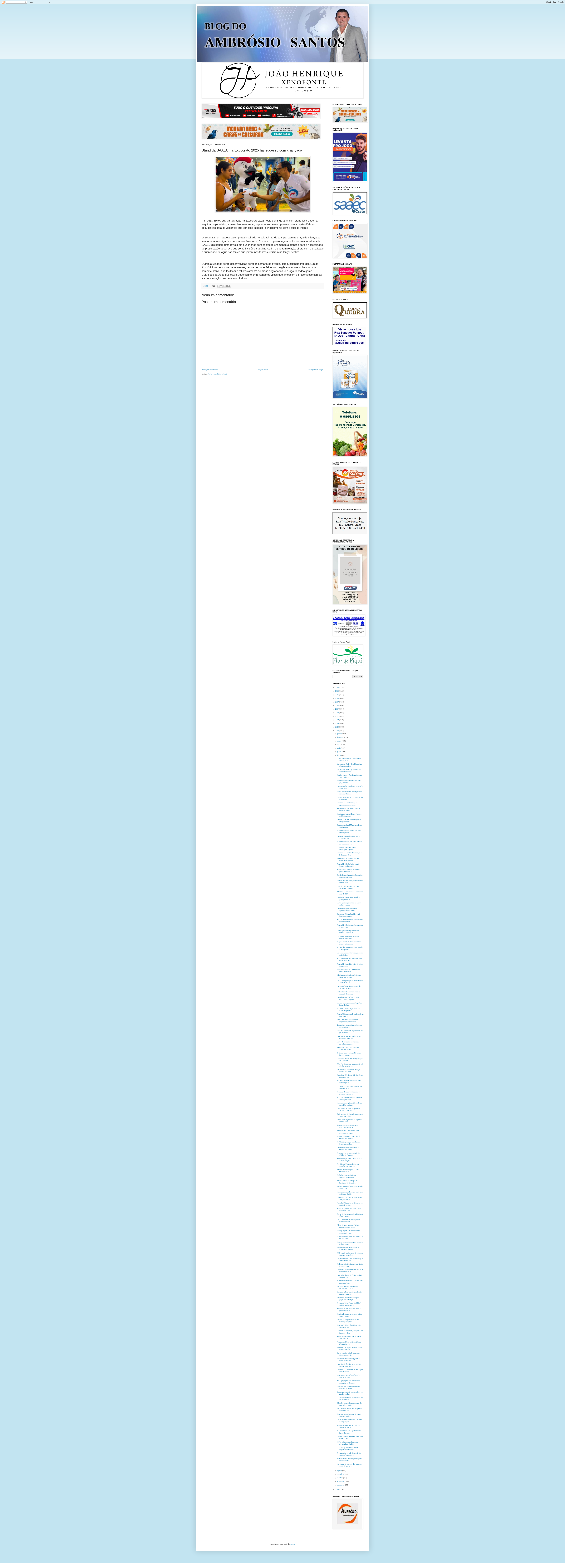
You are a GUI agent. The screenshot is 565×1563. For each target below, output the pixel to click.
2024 (337, 727)
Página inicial (263, 369)
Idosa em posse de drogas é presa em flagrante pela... (350, 1331)
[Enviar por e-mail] (218, 286)
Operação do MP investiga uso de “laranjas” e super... (348, 987)
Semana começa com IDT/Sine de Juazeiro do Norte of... (348, 1137)
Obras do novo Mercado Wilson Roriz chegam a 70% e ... (348, 1226)
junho (339, 751)
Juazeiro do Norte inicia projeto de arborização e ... (349, 1343)
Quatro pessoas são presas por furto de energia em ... (349, 837)
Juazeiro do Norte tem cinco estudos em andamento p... (349, 842)
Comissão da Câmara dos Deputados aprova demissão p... (350, 876)
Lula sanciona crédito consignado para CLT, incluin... (350, 1059)
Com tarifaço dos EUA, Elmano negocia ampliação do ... (348, 1448)
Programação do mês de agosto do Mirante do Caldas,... (349, 1454)
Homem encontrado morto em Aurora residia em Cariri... (350, 1193)
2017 (337, 702)
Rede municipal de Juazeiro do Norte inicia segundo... (350, 1265)
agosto (339, 1470)
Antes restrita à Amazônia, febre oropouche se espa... (348, 1131)
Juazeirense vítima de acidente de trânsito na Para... (348, 1376)
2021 (337, 716)
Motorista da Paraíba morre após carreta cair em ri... (348, 1426)
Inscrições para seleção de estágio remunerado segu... (348, 1231)
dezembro (340, 1485)
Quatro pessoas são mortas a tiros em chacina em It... (350, 1393)
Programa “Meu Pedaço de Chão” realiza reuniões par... (348, 1304)
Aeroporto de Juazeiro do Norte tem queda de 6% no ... (349, 1465)
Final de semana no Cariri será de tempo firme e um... (348, 970)
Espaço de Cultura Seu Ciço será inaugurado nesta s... (348, 915)
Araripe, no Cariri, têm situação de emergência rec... (349, 820)
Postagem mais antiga (315, 369)
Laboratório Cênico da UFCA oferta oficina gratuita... (349, 765)
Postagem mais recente (210, 369)
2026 (337, 1489)
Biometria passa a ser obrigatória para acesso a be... (350, 798)
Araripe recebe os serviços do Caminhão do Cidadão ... (347, 1181)
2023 (337, 723)
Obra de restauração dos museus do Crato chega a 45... (349, 1404)
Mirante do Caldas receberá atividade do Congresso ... (350, 948)
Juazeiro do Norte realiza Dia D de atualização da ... (349, 831)
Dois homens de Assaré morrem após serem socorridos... (350, 1115)
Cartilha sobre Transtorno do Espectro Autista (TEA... (350, 1437)
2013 (337, 687)
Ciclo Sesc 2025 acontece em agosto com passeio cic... (349, 1198)
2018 (337, 705)
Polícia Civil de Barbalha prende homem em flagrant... (348, 865)
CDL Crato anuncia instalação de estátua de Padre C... (348, 1220)
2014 (337, 691)
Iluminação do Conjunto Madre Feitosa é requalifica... (348, 931)
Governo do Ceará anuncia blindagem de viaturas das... (350, 1370)
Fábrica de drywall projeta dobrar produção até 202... (348, 898)
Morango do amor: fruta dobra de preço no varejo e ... (348, 1093)
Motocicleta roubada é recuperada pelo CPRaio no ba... (348, 870)
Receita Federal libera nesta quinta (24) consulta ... (348, 781)
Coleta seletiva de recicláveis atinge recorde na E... (349, 759)
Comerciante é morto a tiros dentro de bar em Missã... (350, 1398)
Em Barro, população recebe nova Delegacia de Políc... (348, 937)
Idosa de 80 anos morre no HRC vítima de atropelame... (348, 859)
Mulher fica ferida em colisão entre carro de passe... (349, 1081)
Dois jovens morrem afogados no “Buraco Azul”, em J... (348, 1109)
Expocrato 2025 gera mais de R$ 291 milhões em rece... (350, 1348)
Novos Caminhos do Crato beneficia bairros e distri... (349, 1276)
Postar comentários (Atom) (217, 374)
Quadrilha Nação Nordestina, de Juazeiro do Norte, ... (348, 1148)
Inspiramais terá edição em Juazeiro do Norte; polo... (349, 815)
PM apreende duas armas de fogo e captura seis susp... (349, 1070)
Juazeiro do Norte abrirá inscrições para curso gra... (349, 1326)
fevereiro (340, 737)
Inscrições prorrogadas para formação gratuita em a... (350, 1243)
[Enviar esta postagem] (213, 286)
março (339, 741)
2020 (337, 712)
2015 (337, 694)
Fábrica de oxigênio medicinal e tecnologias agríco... (348, 1320)
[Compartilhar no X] (223, 286)
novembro (341, 1481)
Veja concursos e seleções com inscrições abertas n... (347, 1126)
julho (339, 755)
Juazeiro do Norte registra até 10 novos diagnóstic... (348, 1009)
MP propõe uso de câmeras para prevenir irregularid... (348, 1443)
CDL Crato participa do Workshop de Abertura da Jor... (350, 981)
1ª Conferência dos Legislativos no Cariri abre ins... (349, 1431)
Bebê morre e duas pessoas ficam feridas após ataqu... (348, 1387)
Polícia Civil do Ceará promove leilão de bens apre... (350, 881)
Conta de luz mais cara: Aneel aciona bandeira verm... (349, 1087)
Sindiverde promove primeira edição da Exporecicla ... (349, 1315)
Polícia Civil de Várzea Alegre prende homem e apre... (350, 926)
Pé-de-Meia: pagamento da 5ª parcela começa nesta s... (349, 1120)
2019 (337, 709)
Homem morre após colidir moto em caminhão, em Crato (349, 1104)
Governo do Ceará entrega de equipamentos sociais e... (347, 804)
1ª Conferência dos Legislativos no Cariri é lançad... (349, 1054)
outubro (340, 1478)
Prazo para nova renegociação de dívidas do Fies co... (348, 1154)
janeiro (339, 733)
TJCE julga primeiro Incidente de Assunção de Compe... (348, 1381)
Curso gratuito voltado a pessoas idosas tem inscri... (348, 1354)
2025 (337, 730)
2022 (337, 719)
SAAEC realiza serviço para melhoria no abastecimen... (350, 920)
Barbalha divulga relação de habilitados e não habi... (346, 1176)
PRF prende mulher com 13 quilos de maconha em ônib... (350, 1254)
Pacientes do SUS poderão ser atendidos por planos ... (347, 1287)
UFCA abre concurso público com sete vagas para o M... (349, 1037)
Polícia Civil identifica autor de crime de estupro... (350, 965)
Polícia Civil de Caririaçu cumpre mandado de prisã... (348, 993)
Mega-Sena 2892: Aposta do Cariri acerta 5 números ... (349, 943)
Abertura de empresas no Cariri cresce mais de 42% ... (350, 892)
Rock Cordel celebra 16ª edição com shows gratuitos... (349, 792)
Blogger (292, 1544)
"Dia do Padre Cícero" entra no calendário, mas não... (348, 887)
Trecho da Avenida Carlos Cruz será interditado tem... (349, 1026)
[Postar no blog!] (221, 286)
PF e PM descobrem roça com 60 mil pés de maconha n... (350, 1031)
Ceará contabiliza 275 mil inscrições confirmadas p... (349, 826)
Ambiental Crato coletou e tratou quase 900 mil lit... (348, 1048)
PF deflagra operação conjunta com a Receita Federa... (350, 1237)
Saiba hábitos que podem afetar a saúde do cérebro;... (348, 809)
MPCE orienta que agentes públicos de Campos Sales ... (349, 1098)
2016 (337, 698)
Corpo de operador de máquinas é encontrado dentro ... (348, 1043)
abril (339, 744)
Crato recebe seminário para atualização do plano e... (346, 848)
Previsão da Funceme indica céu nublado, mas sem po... (348, 1165)
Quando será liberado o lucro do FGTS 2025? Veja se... (348, 998)
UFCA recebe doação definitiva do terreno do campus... (349, 976)
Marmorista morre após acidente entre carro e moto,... (350, 1281)
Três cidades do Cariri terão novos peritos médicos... (349, 1309)
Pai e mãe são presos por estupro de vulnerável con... (349, 1409)
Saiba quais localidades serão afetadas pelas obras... (350, 1187)
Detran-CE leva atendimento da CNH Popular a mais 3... (350, 1270)
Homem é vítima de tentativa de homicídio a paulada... (348, 1248)
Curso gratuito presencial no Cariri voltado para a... (349, 904)
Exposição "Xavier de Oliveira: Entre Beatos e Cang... (350, 1076)
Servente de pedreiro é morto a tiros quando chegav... (349, 1159)
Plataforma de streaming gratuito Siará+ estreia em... (348, 1359)
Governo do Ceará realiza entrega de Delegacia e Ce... (349, 854)
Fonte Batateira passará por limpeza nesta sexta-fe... (349, 1459)
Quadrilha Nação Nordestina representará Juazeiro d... (347, 909)
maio (339, 748)
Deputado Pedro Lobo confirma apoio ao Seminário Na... (350, 1259)
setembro (340, 1474)
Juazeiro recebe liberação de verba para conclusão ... (348, 1415)
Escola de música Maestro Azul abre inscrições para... (349, 1420)
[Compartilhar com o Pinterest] (229, 286)
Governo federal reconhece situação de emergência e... (349, 1293)
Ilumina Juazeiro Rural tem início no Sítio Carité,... (349, 776)
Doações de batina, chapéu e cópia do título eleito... (350, 787)
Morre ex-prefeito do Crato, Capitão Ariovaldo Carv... (349, 1209)
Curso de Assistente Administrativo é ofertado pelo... (350, 1215)
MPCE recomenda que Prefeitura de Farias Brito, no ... (349, 959)
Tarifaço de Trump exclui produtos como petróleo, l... (349, 1337)
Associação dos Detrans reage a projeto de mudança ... (348, 1298)
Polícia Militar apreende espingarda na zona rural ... (350, 1015)
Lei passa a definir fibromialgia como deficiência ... (350, 954)
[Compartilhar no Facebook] (226, 286)
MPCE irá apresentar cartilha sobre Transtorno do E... (349, 1143)
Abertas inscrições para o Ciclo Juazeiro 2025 (348, 1170)
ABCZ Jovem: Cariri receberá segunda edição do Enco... (347, 1020)
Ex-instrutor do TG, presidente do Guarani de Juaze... (348, 770)
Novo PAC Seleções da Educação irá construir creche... (349, 1204)
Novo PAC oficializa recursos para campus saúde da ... (349, 1365)
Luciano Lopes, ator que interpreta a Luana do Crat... (349, 1004)
